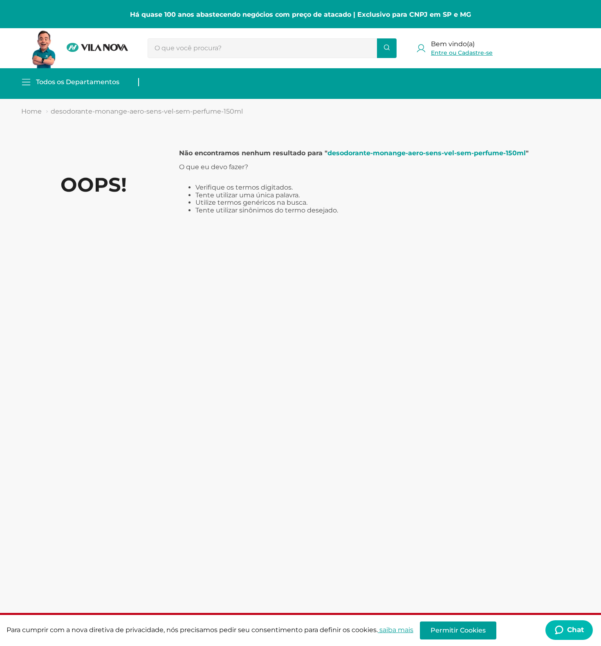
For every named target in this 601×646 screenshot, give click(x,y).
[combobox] (272, 48)
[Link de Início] (31, 111)
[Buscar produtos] (387, 48)
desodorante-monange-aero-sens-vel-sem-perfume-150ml (147, 111)
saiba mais (396, 630)
